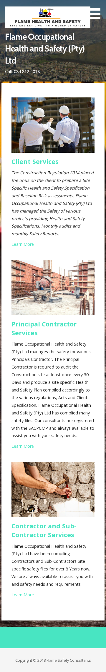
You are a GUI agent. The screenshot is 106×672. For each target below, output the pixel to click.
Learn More (22, 244)
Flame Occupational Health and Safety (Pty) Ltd (45, 48)
